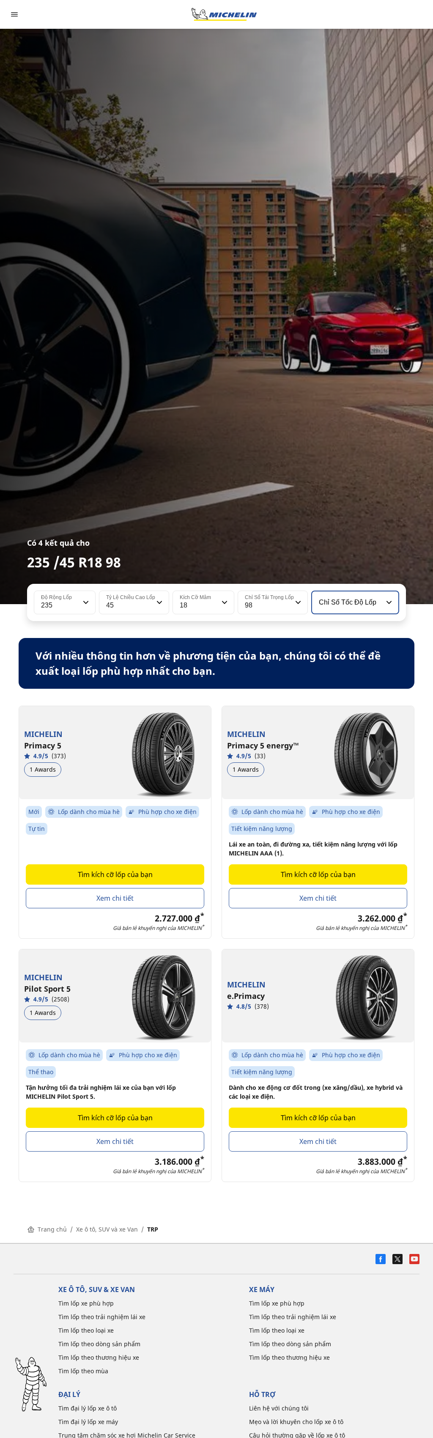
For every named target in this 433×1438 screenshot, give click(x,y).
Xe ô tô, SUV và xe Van (107, 1229)
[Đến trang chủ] (224, 14)
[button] (85, 602)
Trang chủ (52, 1229)
